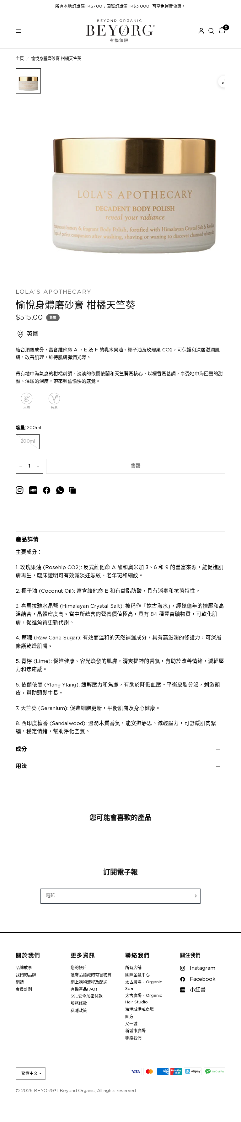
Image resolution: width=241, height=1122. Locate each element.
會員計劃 (24, 989)
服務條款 (79, 1004)
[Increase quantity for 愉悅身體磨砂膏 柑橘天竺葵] (38, 466)
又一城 (131, 1024)
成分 (21, 749)
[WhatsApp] (60, 490)
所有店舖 (133, 968)
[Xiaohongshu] (20, 490)
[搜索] (211, 31)
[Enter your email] (194, 896)
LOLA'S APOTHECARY (54, 292)
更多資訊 (83, 956)
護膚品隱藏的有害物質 (91, 975)
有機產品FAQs (84, 989)
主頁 (20, 58)
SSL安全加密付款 (87, 996)
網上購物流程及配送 (89, 982)
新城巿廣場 (135, 1031)
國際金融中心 (137, 975)
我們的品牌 (26, 975)
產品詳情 (27, 539)
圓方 (129, 1017)
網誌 (20, 982)
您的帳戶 (79, 968)
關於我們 (28, 956)
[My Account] (201, 31)
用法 (21, 766)
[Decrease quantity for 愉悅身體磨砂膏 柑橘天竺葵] (20, 466)
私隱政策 (79, 1011)
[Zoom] (224, 82)
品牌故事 (24, 968)
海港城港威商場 (139, 1009)
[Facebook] (47, 490)
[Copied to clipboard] (72, 490)
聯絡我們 (137, 956)
